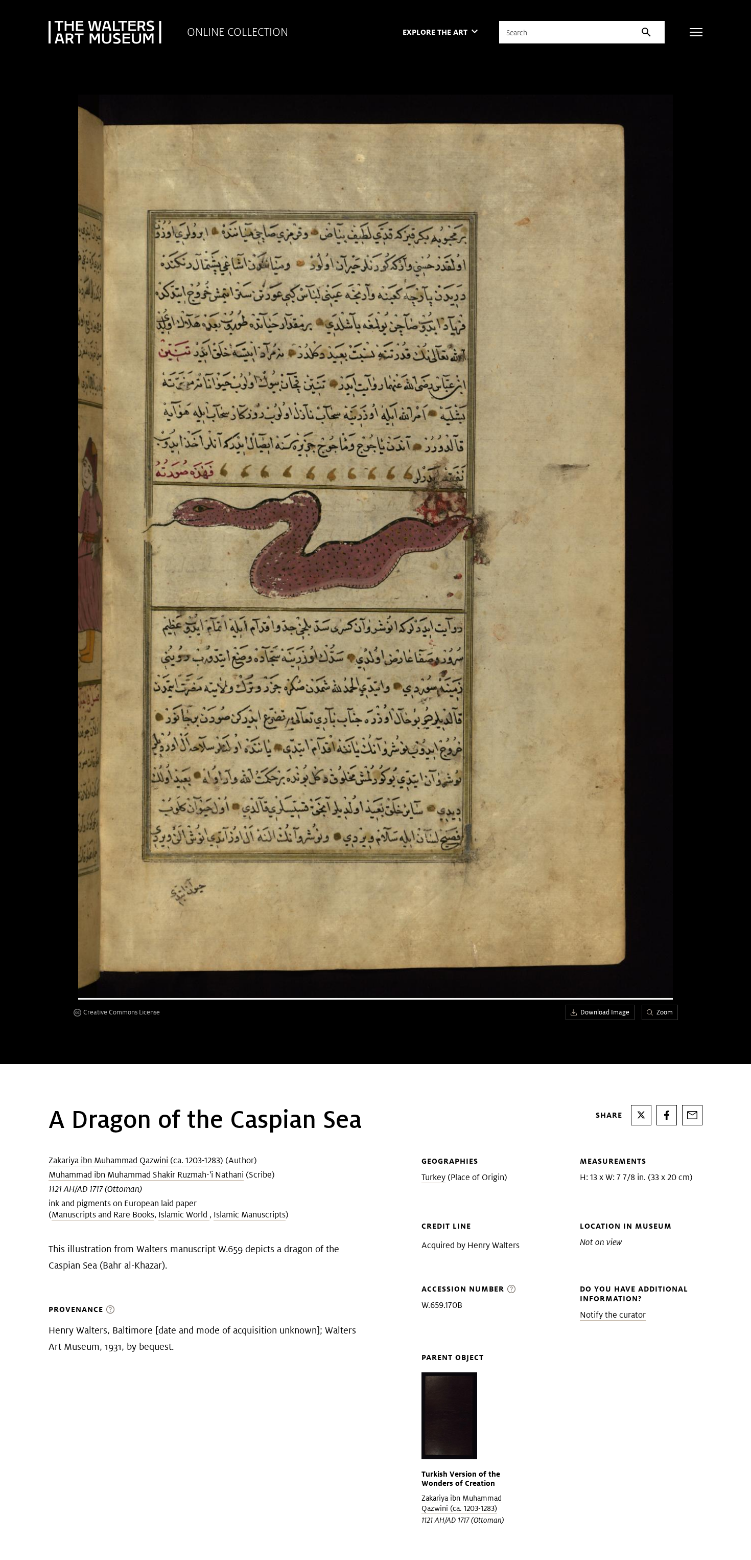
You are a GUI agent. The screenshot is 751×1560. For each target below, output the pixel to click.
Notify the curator (613, 1314)
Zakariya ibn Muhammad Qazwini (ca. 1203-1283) (136, 1160)
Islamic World (183, 1214)
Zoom (664, 1012)
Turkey (433, 1177)
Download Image (604, 1012)
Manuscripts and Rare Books (103, 1214)
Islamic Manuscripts (250, 1214)
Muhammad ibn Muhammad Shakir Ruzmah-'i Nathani (146, 1174)
